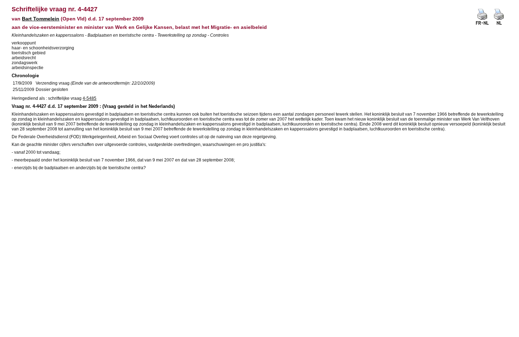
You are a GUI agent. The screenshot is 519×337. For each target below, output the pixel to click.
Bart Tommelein (40, 19)
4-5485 (89, 98)
